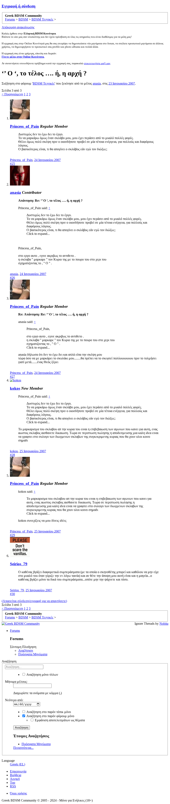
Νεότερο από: (14, 700)
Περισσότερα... (23, 747)
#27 (12, 376)
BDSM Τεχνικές (44, 83)
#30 (12, 594)
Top (12, 782)
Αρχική (15, 779)
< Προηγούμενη (12, 94)
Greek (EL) (17, 764)
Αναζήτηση (25, 650)
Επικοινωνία (18, 771)
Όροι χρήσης (18, 793)
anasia (97, 83)
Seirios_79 (18, 564)
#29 (12, 535)
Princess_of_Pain (24, 126)
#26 (12, 277)
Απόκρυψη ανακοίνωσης (18, 27)
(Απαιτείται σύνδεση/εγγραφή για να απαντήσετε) (34, 601)
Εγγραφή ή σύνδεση (18, 6)
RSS (13, 786)
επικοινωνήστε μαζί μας (97, 63)
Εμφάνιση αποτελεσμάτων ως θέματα (59, 720)
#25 (12, 163)
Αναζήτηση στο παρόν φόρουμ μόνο (50, 716)
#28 (12, 455)
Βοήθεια (15, 775)
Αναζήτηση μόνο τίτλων (42, 674)
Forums (15, 630)
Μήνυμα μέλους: (16, 681)
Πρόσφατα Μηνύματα (32, 654)
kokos (15, 388)
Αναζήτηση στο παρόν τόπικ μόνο (48, 712)
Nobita (163, 623)
